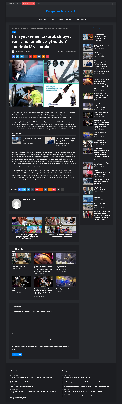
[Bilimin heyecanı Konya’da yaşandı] (88, 55)
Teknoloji (69, 19)
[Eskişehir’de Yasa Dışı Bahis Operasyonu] (88, 143)
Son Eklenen (97, 28)
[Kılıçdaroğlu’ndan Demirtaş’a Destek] (88, 190)
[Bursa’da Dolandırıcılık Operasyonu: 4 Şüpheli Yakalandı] (88, 181)
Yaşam (77, 19)
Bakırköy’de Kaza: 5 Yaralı (64, 289)
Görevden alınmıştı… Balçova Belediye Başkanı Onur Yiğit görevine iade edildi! (65, 141)
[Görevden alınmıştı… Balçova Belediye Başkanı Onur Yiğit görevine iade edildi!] (50, 140)
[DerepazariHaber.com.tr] (61, 11)
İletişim (83, 19)
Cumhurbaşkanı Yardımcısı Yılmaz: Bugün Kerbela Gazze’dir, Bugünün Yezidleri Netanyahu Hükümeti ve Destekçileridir (102, 153)
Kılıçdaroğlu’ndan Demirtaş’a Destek (100, 189)
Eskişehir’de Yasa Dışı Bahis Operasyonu (101, 141)
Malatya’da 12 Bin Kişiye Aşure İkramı (102, 164)
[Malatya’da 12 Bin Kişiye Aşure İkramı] (88, 165)
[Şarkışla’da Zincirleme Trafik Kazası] (16, 140)
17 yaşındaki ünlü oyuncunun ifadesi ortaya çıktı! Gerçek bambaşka (100, 37)
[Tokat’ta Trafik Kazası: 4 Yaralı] (88, 206)
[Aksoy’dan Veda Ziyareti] (21, 258)
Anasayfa (39, 19)
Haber (46, 19)
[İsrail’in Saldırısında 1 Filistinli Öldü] (21, 281)
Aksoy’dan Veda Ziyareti (20, 266)
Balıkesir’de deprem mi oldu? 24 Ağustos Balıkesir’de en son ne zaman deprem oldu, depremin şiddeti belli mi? (43, 268)
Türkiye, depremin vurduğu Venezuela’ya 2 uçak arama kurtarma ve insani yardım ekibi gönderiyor (43, 291)
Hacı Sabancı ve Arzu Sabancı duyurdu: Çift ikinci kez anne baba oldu (101, 96)
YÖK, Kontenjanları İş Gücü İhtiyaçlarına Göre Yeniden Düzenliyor (102, 172)
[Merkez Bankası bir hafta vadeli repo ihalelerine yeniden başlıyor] (66, 258)
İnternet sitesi (49, 340)
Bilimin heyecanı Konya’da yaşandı (44, 3)
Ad (13, 333)
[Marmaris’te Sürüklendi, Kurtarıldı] (88, 198)
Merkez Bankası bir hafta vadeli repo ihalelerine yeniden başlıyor (64, 267)
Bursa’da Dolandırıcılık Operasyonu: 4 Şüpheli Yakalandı (101, 181)
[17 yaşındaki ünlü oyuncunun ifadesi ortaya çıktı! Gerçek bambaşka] (88, 37)
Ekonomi (53, 19)
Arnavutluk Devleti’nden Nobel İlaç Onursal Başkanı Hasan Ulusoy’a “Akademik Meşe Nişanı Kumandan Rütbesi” (102, 215)
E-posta (14, 340)
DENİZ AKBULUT (19, 51)
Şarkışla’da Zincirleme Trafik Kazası (101, 46)
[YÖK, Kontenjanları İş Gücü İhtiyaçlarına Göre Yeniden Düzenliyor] (88, 173)
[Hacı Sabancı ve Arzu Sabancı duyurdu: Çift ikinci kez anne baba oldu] (88, 96)
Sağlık (61, 19)
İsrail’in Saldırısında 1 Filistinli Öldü (21, 289)
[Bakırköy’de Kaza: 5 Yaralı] (66, 281)
